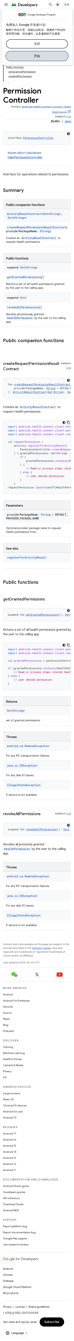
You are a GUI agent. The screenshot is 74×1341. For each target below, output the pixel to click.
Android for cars (13, 1111)
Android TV (10, 1117)
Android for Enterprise (16, 1000)
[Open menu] (6, 4)
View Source (59, 112)
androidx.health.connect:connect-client (46, 106)
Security (8, 1006)
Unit (23, 297)
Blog (5, 1025)
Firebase (8, 1281)
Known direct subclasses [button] (25, 155)
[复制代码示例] (68, 422)
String (54, 214)
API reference (11, 1198)
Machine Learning (14, 1053)
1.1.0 (68, 116)
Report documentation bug (19, 1232)
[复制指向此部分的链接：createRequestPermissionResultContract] (22, 369)
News (6, 1019)
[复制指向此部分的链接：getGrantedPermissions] (49, 599)
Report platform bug (15, 1226)
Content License (41, 948)
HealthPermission (20, 318)
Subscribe (52, 1322)
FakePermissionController (25, 157)
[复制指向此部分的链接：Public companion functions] (7, 347)
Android (8, 994)
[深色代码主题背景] (68, 133)
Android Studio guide (16, 1186)
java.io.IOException (22, 765)
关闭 (37, 44)
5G (5, 1077)
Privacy (7, 1071)
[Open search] (50, 4)
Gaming (8, 1047)
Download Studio (13, 1204)
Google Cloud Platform (17, 1287)
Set (45, 214)
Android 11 (9, 1170)
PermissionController (38, 138)
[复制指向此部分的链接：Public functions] (42, 582)
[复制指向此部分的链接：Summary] (27, 190)
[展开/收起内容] (8, 81)
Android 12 (9, 1164)
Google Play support (15, 1238)
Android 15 (9, 1145)
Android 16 (9, 1139)
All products (10, 1293)
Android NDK (11, 1210)
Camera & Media (13, 1065)
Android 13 (9, 1158)
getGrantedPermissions (24, 277)
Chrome (8, 1275)
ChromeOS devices (15, 1105)
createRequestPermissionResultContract (36, 227)
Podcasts (8, 1031)
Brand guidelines (39, 1306)
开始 (37, 56)
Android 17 (9, 1133)
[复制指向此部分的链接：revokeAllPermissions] (44, 814)
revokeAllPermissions (23, 307)
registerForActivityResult (26, 557)
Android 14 (9, 1151)
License (20, 1306)
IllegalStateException (24, 785)
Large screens (11, 1093)
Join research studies (15, 1244)
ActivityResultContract (24, 214)
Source (7, 1012)
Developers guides (14, 1192)
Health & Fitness (12, 1059)
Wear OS (8, 1099)
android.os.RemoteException (28, 746)
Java (68, 121)
